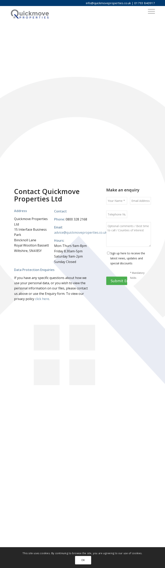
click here (42, 299)
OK (83, 560)
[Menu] (149, 11)
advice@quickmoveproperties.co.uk (80, 232)
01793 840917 (144, 3)
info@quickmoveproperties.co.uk (108, 3)
